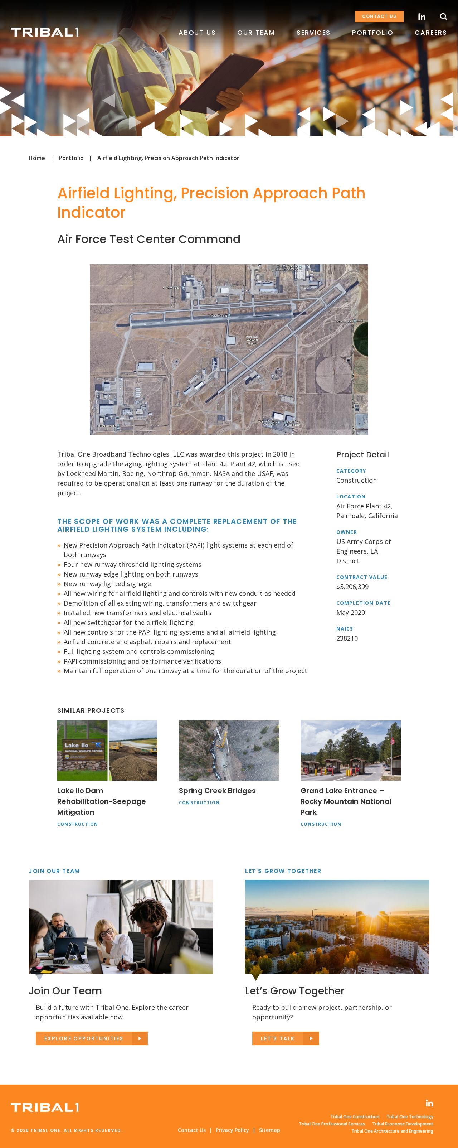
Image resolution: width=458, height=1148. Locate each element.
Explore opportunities (83, 1038)
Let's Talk (278, 1038)
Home (37, 158)
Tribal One (44, 31)
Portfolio (71, 158)
